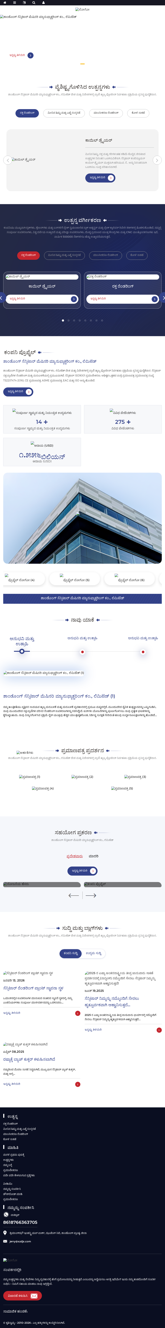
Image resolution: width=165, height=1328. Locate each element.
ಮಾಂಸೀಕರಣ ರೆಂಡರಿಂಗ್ (15, 1134)
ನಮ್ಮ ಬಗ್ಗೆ (7, 1165)
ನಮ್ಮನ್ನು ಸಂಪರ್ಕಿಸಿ (12, 1188)
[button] (82, 63)
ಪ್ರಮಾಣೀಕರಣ (10, 1170)
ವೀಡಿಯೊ (7, 1183)
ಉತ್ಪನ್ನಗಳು (8, 1159)
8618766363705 (20, 1222)
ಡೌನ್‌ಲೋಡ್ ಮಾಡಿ (12, 1194)
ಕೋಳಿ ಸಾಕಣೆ (9, 1139)
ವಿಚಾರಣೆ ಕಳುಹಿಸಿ (18, 1296)
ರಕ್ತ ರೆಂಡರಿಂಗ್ (10, 1123)
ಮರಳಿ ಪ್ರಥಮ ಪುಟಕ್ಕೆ (13, 1154)
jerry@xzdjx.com (20, 1241)
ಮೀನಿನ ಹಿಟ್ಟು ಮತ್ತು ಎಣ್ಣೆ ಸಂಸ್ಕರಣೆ (19, 1128)
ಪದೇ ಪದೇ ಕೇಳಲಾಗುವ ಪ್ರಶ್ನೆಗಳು (19, 1175)
